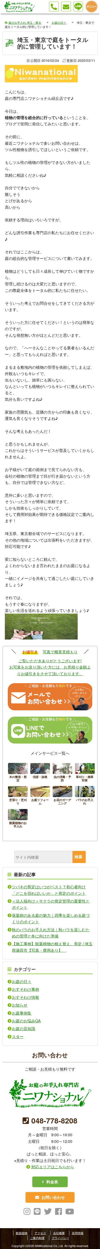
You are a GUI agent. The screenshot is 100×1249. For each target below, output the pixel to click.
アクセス (40, 1233)
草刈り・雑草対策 (85, 773)
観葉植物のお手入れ (18, 819)
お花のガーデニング (62, 796)
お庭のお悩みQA (26, 1021)
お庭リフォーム (40, 796)
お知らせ (19, 1005)
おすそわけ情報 (25, 997)
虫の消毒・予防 (62, 773)
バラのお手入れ (85, 796)
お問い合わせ (53, 1197)
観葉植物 (21, 1233)
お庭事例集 (21, 1013)
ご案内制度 (37, 1238)
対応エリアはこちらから (52, 1166)
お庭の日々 (21, 981)
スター (18, 1036)
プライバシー (60, 1238)
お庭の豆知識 (23, 1028)
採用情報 (77, 1233)
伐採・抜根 (40, 773)
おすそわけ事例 (25, 989)
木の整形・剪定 (18, 773)
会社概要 (59, 1233)
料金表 (52, 1182)
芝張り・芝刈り (18, 796)
